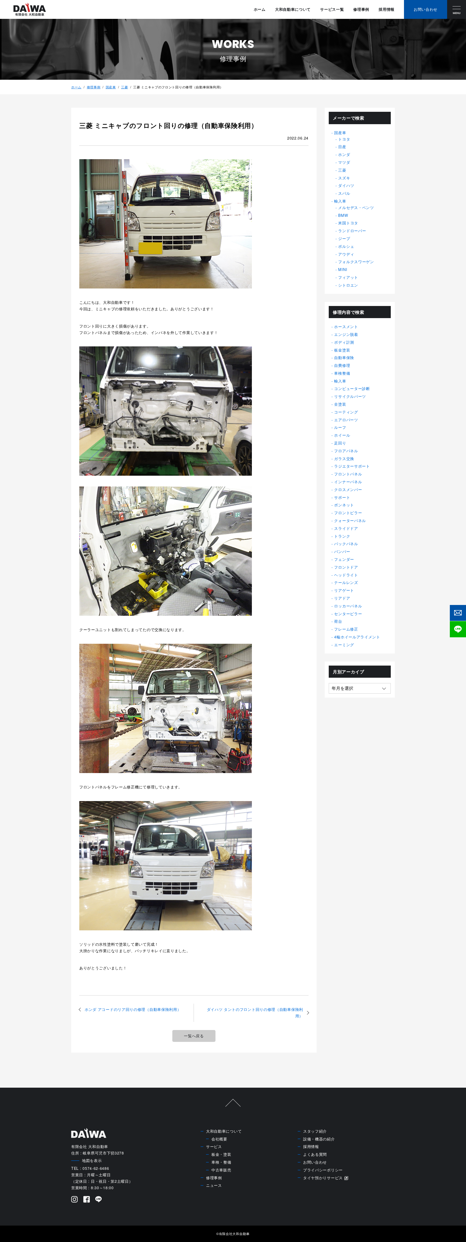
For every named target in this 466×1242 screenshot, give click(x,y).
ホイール (342, 435)
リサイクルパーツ (350, 396)
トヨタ (344, 139)
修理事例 (361, 9)
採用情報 (387, 9)
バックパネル (346, 543)
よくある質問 (315, 1154)
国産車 (111, 87)
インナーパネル (348, 481)
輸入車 (340, 201)
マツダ (344, 162)
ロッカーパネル (348, 605)
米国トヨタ (348, 222)
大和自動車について (293, 9)
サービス (214, 1146)
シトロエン (348, 285)
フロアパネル (346, 450)
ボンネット (344, 504)
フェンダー (344, 559)
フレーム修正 (346, 629)
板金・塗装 (221, 1154)
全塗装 (340, 404)
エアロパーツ (346, 419)
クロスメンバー (348, 489)
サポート (342, 497)
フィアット (348, 277)
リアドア (342, 598)
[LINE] (98, 1200)
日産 (342, 146)
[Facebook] (86, 1200)
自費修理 (342, 365)
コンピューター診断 (352, 388)
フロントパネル (348, 473)
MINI (342, 269)
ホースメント (346, 326)
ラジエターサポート (352, 466)
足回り (340, 443)
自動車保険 (344, 357)
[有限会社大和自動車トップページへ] (29, 9)
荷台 (338, 621)
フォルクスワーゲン (356, 261)
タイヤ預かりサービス (323, 1177)
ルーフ (340, 427)
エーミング (344, 644)
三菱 (124, 87)
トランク (342, 536)
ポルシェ (346, 246)
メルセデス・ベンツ (356, 207)
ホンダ (344, 154)
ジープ (344, 238)
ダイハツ (346, 185)
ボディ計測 (344, 342)
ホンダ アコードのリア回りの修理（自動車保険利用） (133, 1009)
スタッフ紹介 (315, 1131)
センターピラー (348, 613)
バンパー (342, 551)
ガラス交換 (344, 458)
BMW (343, 215)
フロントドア (346, 567)
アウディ (346, 254)
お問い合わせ (315, 1162)
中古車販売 (221, 1170)
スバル (344, 193)
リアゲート (344, 590)
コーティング (346, 412)
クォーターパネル (350, 520)
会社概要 (219, 1139)
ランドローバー (352, 230)
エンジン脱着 (346, 334)
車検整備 (342, 373)
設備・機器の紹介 (319, 1139)
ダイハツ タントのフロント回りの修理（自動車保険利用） (255, 1012)
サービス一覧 (332, 9)
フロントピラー (348, 512)
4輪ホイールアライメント (357, 636)
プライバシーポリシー (323, 1170)
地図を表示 (92, 1160)
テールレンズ (346, 582)
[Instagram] (74, 1200)
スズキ (344, 177)
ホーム (260, 9)
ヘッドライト (346, 574)
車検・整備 (221, 1162)
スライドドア (346, 528)
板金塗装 (342, 350)
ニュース (214, 1185)
